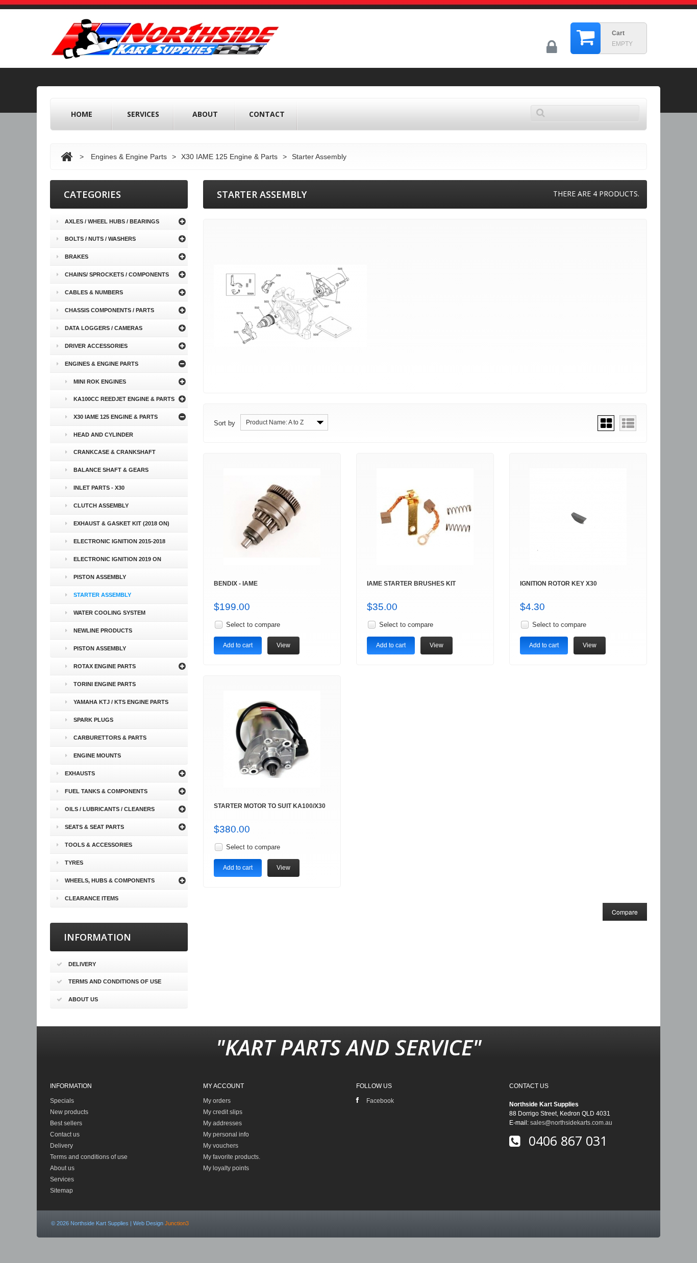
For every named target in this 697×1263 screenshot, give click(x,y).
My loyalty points (226, 1168)
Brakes (76, 257)
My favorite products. (231, 1156)
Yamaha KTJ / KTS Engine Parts (120, 702)
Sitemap (61, 1190)
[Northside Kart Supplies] (165, 39)
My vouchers (220, 1145)
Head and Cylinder (103, 435)
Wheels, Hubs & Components (110, 880)
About (205, 114)
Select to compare (253, 624)
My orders (217, 1100)
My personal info (226, 1134)
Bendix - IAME (236, 583)
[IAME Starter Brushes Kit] (425, 517)
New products (69, 1112)
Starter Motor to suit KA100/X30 (270, 806)
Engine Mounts (97, 755)
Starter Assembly (102, 595)
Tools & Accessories (98, 845)
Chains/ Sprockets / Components (117, 274)
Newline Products (102, 630)
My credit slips (222, 1112)
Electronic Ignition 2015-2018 (119, 541)
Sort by (224, 423)
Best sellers (66, 1123)
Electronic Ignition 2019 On (117, 559)
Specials (62, 1100)
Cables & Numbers (94, 292)
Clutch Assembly (101, 505)
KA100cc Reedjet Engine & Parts (124, 399)
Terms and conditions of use (114, 981)
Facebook (380, 1100)
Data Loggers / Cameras (103, 328)
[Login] (551, 51)
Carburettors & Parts (109, 738)
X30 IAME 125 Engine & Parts (229, 157)
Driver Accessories (96, 346)
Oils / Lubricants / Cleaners (110, 809)
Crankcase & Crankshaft (114, 452)
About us (83, 999)
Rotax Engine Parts (104, 666)
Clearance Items (91, 898)
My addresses (222, 1123)
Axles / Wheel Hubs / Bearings (112, 221)
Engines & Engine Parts (129, 157)
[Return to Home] (66, 157)
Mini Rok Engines (99, 381)
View (283, 645)
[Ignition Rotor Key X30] (578, 517)
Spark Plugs (93, 720)
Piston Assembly (99, 577)
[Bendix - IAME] (272, 517)
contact (267, 114)
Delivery (82, 964)
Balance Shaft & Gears (110, 470)
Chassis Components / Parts (109, 310)
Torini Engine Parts (104, 684)
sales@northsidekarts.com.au (571, 1122)
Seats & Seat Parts (94, 827)
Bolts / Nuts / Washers (100, 239)
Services (143, 114)
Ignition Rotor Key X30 (558, 583)
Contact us (65, 1134)
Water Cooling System (109, 613)
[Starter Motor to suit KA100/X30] (272, 739)
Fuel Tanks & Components (106, 791)
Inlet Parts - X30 (99, 488)
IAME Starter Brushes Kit (411, 583)
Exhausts (80, 773)
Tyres (74, 863)
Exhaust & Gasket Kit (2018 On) (121, 523)
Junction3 (177, 1223)
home (81, 114)
